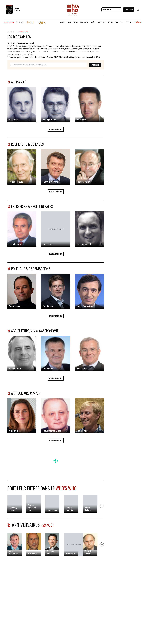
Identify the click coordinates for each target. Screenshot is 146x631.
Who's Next (129, 22)
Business (62, 22)
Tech (69, 22)
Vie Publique (84, 22)
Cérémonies (138, 22)
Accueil (10, 32)
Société (92, 22)
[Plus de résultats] (102, 506)
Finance (75, 22)
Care (116, 22)
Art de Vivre (101, 22)
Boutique (19, 22)
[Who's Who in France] (73, 9)
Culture (110, 22)
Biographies (9, 22)
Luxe (121, 22)
